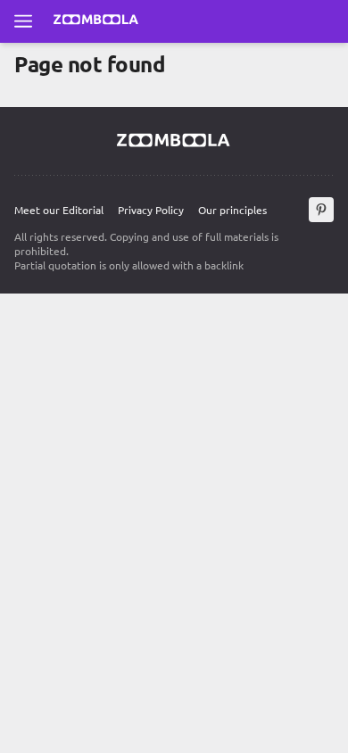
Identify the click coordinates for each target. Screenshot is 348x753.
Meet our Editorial (59, 210)
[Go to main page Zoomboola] (96, 21)
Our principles (232, 210)
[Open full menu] (23, 21)
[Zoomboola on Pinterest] (321, 209)
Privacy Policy (151, 210)
